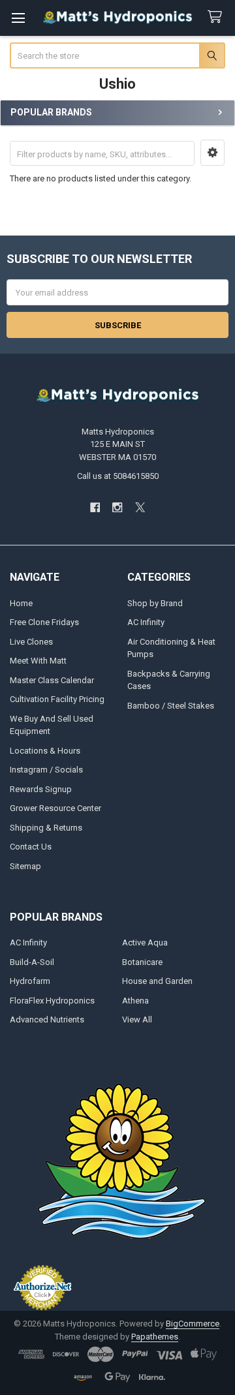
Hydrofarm (30, 981)
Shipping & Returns (46, 828)
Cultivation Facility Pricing (57, 699)
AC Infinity (145, 622)
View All (137, 1019)
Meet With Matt (38, 661)
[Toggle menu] (18, 18)
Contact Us (31, 846)
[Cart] (217, 17)
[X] (140, 507)
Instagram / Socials (46, 769)
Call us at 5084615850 (118, 476)
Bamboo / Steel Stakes (170, 706)
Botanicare (142, 962)
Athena (135, 1000)
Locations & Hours (45, 751)
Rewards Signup (41, 789)
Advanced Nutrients (47, 1019)
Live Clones (31, 642)
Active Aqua (145, 942)
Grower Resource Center (55, 808)
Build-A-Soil (32, 962)
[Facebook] (95, 507)
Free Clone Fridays (44, 622)
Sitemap (25, 866)
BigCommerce (192, 1323)
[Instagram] (117, 507)
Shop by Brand (155, 603)
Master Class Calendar (52, 680)
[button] (212, 153)
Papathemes (154, 1336)
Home (21, 603)
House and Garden (157, 981)
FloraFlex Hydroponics (52, 1000)
